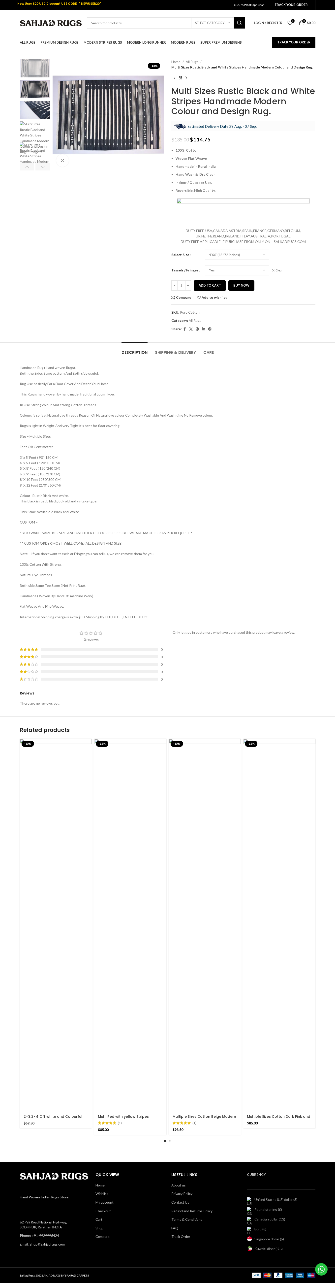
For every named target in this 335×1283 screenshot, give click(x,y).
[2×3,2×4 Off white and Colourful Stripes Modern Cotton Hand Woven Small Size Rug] (56, 925)
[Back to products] (180, 78)
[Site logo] (51, 22)
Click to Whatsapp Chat (249, 5)
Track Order (180, 1236)
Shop (99, 1228)
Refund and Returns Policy (192, 1211)
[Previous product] (174, 78)
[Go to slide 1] (165, 1141)
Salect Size (180, 255)
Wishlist (101, 1193)
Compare (102, 1236)
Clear (279, 270)
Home (176, 62)
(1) (120, 1123)
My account (104, 1202)
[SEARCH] (239, 23)
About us (178, 1185)
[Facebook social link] (185, 329)
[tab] (135, 350)
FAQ (174, 1228)
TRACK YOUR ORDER (293, 42)
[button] (27, 166)
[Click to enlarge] (62, 160)
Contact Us (180, 1202)
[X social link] (191, 329)
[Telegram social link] (210, 329)
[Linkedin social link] (204, 329)
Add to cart (210, 285)
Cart (98, 1219)
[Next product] (186, 78)
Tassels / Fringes (184, 270)
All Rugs (192, 62)
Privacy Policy (181, 1193)
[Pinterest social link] (197, 329)
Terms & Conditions (186, 1219)
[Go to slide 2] (170, 1141)
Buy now (241, 285)
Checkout (103, 1211)
